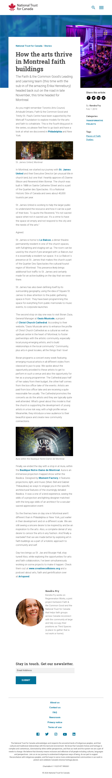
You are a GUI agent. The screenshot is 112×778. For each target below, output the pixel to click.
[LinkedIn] (98, 98)
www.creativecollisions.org (44, 568)
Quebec (89, 139)
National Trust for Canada (29, 46)
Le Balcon (45, 239)
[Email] (103, 98)
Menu (101, 8)
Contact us (55, 707)
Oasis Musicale (46, 318)
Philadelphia (55, 131)
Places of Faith (93, 136)
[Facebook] (88, 98)
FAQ (55, 712)
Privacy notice (55, 722)
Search (93, 8)
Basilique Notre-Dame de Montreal (40, 470)
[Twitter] (93, 98)
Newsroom (54, 717)
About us (55, 702)
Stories (48, 46)
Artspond (24, 576)
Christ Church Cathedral (33, 322)
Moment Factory (48, 477)
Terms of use (55, 727)
